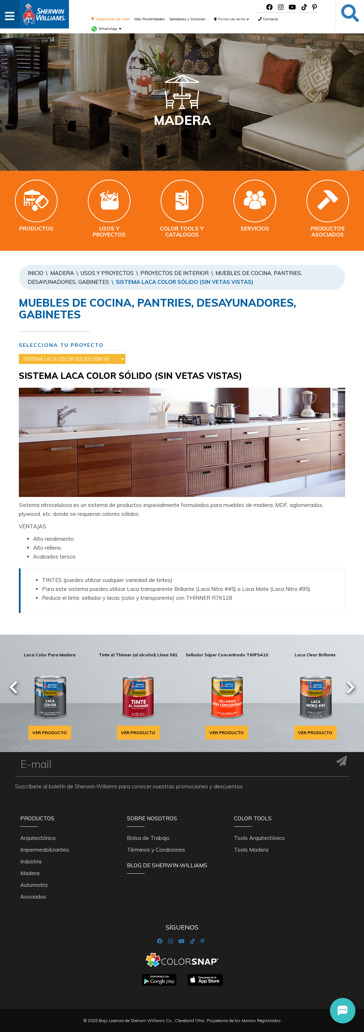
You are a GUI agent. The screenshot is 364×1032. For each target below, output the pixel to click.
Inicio (35, 273)
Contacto (270, 19)
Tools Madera (251, 849)
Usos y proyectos (107, 273)
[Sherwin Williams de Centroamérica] (44, 12)
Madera (62, 273)
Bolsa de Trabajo (148, 838)
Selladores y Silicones (187, 19)
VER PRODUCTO (49, 732)
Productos (37, 818)
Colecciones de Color (112, 19)
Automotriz (34, 885)
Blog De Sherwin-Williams (167, 865)
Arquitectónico (38, 838)
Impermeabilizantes (44, 849)
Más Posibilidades (149, 19)
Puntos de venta (231, 19)
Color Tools (253, 818)
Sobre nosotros (152, 818)
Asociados (33, 896)
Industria (31, 861)
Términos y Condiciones (156, 849)
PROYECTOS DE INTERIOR (174, 273)
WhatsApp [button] (107, 28)
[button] (342, 1010)
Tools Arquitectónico (259, 838)
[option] (49, 694)
